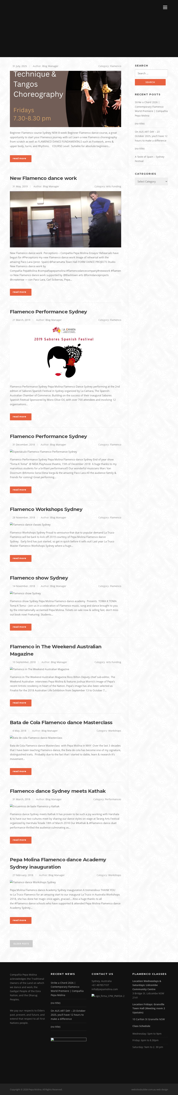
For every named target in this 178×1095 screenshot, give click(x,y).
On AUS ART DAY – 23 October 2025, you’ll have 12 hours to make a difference (151, 136)
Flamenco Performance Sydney (48, 312)
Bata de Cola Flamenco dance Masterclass (61, 722)
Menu (165, 7)
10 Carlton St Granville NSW (148, 1019)
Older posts (21, 943)
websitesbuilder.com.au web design (149, 1089)
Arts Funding (113, 186)
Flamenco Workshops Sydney (46, 509)
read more (19, 158)
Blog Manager (50, 66)
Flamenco (115, 66)
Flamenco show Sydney (39, 578)
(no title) (139, 123)
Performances (113, 799)
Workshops (114, 730)
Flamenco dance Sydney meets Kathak (58, 791)
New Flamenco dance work (43, 178)
